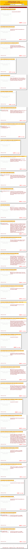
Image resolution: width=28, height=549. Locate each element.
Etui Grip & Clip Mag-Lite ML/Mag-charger (9, 269)
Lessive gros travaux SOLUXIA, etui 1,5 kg (8, 107)
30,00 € (18, 412)
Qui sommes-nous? (5, 547)
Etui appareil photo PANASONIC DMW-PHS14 (8, 512)
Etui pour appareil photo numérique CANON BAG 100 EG (11, 334)
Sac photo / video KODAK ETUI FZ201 (7, 496)
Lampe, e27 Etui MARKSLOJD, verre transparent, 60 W (10, 140)
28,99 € (22, 395)
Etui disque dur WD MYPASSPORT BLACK (8, 221)
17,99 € (22, 444)
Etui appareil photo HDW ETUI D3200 (8, 9)
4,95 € (23, 250)
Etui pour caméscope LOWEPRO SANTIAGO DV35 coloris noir (12, 431)
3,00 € (23, 88)
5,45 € (23, 120)
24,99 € (22, 298)
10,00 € (22, 233)
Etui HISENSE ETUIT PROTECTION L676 (7, 480)
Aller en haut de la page (20, 547)
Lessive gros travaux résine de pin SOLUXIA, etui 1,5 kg (11, 237)
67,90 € (22, 282)
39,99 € (22, 55)
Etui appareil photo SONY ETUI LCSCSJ (8, 26)
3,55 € (12, 72)
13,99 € (16, 152)
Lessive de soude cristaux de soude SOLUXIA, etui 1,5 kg (11, 464)
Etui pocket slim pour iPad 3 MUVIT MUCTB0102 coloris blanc (12, 383)
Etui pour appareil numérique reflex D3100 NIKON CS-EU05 (11, 415)
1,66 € (12, 104)
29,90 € (22, 314)
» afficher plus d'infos (3, 39)
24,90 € (22, 379)
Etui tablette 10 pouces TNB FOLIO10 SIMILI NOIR (10, 253)
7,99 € (23, 509)
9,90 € (20, 493)
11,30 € (22, 217)
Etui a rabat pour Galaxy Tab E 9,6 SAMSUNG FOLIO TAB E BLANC (12, 350)
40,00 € (22, 39)
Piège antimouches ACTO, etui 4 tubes (8, 59)
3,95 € (23, 476)
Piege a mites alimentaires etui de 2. (7, 172)
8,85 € (23, 185)
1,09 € (23, 169)
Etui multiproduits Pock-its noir (7, 188)
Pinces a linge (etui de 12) (5, 75)
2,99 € (21, 136)
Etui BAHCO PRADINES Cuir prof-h (7, 91)
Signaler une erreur (12, 547)
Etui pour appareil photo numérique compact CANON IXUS (11, 399)
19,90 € (22, 266)
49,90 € (22, 201)
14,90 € (22, 22)
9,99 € (23, 541)
